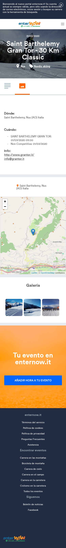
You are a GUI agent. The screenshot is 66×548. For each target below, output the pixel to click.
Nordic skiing (42, 66)
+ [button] (5, 201)
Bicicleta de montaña (33, 463)
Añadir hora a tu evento (33, 380)
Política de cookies (33, 428)
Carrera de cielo (33, 469)
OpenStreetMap (47, 273)
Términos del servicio (33, 422)
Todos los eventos (33, 491)
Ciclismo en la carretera (33, 485)
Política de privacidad (33, 433)
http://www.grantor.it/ (19, 155)
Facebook (33, 510)
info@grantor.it (14, 159)
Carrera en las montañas (33, 457)
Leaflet (34, 273)
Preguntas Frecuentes (33, 439)
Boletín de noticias (33, 504)
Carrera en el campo (33, 474)
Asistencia (33, 444)
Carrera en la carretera (33, 480)
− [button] (5, 206)
